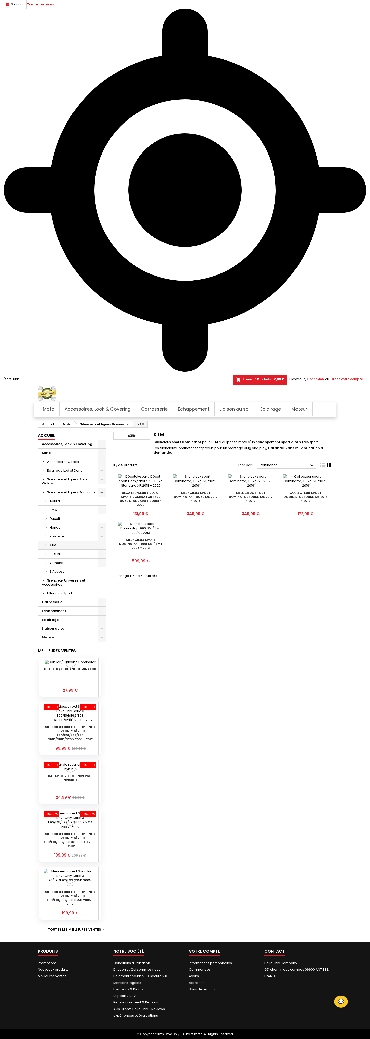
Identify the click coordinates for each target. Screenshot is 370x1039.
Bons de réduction (204, 989)
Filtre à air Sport (59, 593)
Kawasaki (57, 536)
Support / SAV (124, 995)
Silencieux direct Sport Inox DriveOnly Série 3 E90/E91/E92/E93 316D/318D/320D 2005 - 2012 (70, 733)
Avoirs (194, 976)
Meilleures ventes (52, 976)
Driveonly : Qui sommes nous (136, 969)
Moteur (48, 637)
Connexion (315, 379)
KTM (53, 545)
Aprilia (55, 501)
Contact (274, 951)
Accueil (46, 435)
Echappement (54, 610)
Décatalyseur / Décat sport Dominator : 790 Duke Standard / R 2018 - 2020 (141, 499)
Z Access (57, 571)
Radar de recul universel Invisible (70, 778)
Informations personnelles (210, 963)
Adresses (196, 982)
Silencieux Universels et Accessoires (63, 582)
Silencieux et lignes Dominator (71, 492)
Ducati (55, 518)
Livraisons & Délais (128, 989)
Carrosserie (52, 602)
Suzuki (55, 554)
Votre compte (204, 951)
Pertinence (287, 465)
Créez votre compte (346, 379)
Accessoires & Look (63, 461)
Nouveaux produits (53, 969)
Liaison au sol (53, 628)
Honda (55, 527)
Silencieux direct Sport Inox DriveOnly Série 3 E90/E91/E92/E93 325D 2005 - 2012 (70, 898)
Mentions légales (127, 982)
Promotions (47, 963)
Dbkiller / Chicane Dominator (70, 669)
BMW (54, 509)
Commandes (200, 969)
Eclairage (50, 619)
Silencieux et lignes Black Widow (65, 481)
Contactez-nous (40, 4)
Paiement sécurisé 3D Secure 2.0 (140, 976)
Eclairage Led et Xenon (66, 470)
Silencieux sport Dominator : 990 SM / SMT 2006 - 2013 (140, 544)
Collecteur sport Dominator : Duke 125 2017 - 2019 (305, 497)
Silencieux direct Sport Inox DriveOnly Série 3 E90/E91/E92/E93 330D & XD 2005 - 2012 (70, 840)
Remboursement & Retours (135, 1002)
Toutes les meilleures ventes (77, 929)
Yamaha (56, 562)
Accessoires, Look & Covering (67, 444)
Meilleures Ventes (57, 651)
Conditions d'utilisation (131, 963)
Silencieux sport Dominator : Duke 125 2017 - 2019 (251, 497)
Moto (46, 452)
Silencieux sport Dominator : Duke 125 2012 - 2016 (195, 497)
